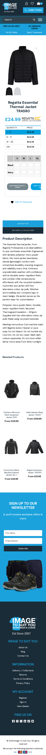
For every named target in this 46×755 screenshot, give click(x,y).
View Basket (23, 706)
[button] (36, 48)
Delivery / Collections (23, 670)
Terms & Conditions (23, 678)
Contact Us (22, 655)
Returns (23, 674)
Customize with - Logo (17, 187)
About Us (23, 647)
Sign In (23, 702)
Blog (23, 651)
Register (23, 697)
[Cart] (39, 4)
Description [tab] (23, 224)
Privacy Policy (23, 683)
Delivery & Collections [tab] (23, 230)
